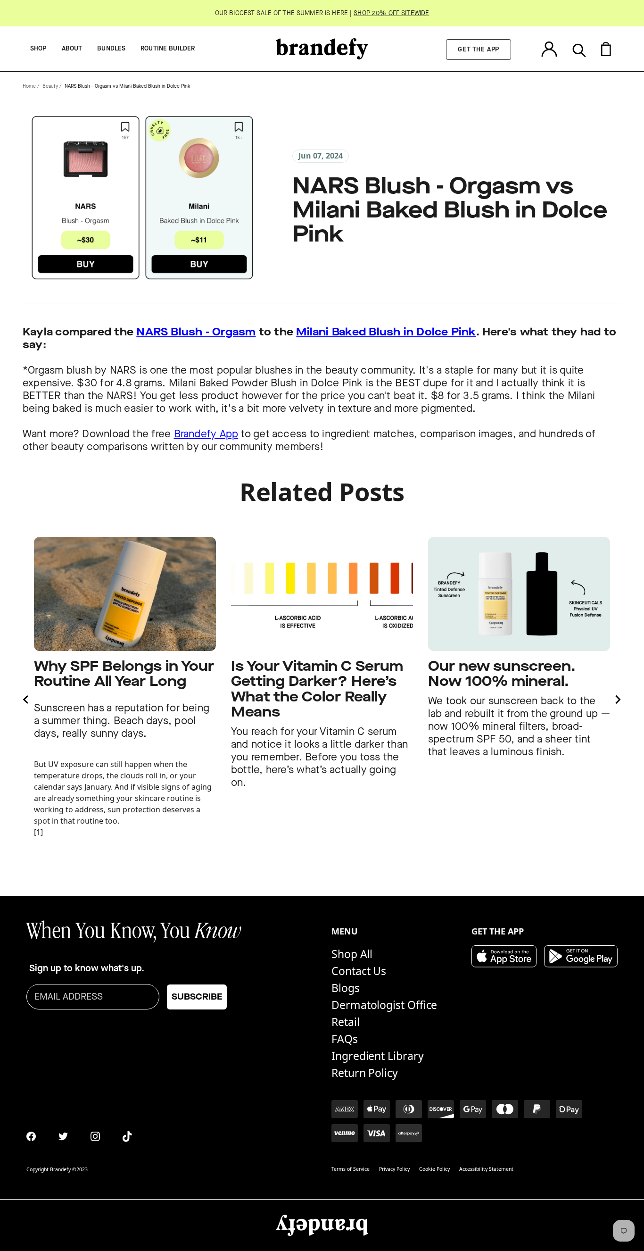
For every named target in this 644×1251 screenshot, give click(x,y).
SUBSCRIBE (197, 996)
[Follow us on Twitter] (63, 1136)
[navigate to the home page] (322, 48)
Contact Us (358, 970)
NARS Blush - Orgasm (196, 332)
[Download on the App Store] (504, 956)
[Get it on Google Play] (581, 956)
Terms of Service (350, 1169)
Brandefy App (206, 434)
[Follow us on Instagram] (95, 1136)
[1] (38, 832)
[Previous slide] (26, 699)
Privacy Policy (394, 1169)
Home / (31, 86)
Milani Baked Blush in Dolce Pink (386, 332)
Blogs (345, 987)
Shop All (351, 953)
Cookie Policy (434, 1169)
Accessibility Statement (486, 1169)
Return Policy (364, 1072)
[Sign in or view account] (549, 49)
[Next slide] (617, 699)
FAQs (344, 1038)
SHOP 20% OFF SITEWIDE (391, 13)
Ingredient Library (377, 1055)
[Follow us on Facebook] (31, 1136)
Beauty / (52, 86)
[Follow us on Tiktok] (127, 1136)
